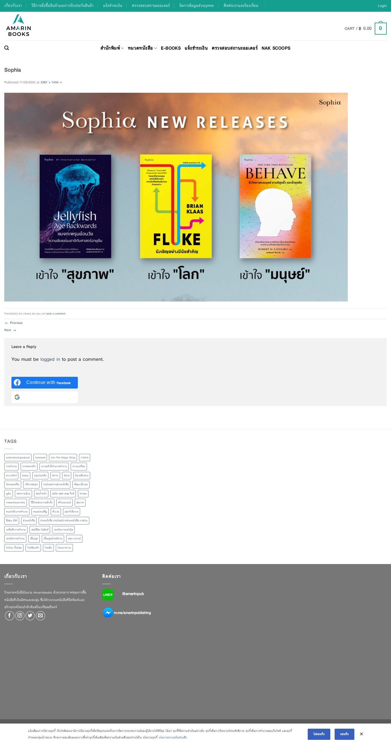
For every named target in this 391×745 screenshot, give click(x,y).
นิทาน (55, 475)
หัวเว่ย (55, 511)
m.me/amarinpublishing (132, 613)
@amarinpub (133, 593)
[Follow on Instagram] (20, 615)
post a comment (56, 313)
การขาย (84, 457)
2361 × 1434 (49, 82)
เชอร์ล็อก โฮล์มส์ (39, 529)
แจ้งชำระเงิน (112, 5)
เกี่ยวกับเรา (13, 5)
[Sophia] (176, 197)
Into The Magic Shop (63, 457)
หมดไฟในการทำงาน (17, 511)
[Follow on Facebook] (9, 615)
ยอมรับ (344, 734)
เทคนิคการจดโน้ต (63, 529)
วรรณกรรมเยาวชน (15, 502)
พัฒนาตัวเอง (81, 484)
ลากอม (83, 493)
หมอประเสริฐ (40, 511)
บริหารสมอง (31, 484)
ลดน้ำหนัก (41, 493)
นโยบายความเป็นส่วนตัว (173, 737)
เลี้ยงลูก (34, 538)
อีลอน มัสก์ (11, 520)
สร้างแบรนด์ (64, 502)
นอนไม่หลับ (40, 475)
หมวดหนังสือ (140, 48)
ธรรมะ (25, 475)
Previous (13, 323)
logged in (50, 359)
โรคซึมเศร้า (33, 547)
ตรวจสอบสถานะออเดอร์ (151, 5)
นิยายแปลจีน (12, 484)
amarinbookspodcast (18, 457)
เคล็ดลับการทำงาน (16, 529)
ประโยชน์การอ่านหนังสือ (56, 484)
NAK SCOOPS (276, 48)
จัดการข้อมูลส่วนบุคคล (196, 5)
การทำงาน (11, 466)
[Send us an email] (40, 615)
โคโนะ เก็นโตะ (14, 547)
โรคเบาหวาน (64, 547)
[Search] (6, 48)
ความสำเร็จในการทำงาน (54, 466)
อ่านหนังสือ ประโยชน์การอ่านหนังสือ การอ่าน (64, 520)
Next (10, 330)
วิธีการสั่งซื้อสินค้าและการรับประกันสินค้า (62, 5)
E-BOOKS (171, 48)
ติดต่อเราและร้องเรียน (241, 5)
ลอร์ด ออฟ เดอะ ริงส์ (63, 493)
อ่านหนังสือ (29, 520)
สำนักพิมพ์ (110, 48)
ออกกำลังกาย (71, 511)
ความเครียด (78, 466)
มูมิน (8, 493)
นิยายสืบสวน (81, 475)
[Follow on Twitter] (30, 615)
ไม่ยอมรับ (319, 734)
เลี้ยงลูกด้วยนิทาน (53, 538)
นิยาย (67, 475)
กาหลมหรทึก (29, 466)
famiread (40, 457)
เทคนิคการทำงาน (15, 538)
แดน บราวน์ (74, 538)
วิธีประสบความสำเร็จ (42, 502)
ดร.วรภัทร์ (11, 475)
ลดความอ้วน (23, 493)
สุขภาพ (80, 502)
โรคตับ (48, 547)
